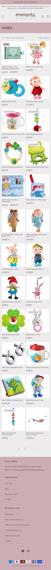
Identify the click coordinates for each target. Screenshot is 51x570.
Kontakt (8, 499)
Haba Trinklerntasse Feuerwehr (37, 367)
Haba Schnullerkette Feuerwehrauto (9, 434)
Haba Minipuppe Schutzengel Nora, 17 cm (12, 235)
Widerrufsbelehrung (13, 530)
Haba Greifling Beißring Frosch (37, 167)
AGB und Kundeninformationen (17, 525)
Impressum (9, 514)
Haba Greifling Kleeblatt (10, 334)
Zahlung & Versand (12, 536)
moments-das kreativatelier (22, 565)
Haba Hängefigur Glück (34, 134)
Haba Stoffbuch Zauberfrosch (12, 400)
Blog (6, 489)
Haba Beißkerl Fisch (9, 101)
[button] (3, 16)
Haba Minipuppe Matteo (34, 269)
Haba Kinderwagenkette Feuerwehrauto (35, 434)
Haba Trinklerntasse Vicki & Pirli (13, 134)
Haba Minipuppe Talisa (10, 269)
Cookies (8, 541)
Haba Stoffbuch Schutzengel (36, 200)
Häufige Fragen (11, 494)
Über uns (8, 483)
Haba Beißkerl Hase (33, 334)
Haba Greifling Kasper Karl (11, 302)
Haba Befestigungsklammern (12, 367)
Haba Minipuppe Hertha (34, 101)
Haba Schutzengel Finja (34, 67)
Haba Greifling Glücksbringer (12, 167)
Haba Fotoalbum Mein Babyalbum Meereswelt (10, 68)
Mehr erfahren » (38, 470)
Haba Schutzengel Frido (34, 400)
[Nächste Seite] (32, 448)
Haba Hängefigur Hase (34, 302)
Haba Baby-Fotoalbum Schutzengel (10, 201)
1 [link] (19, 448)
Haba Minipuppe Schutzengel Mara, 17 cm (36, 235)
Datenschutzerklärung (14, 520)
